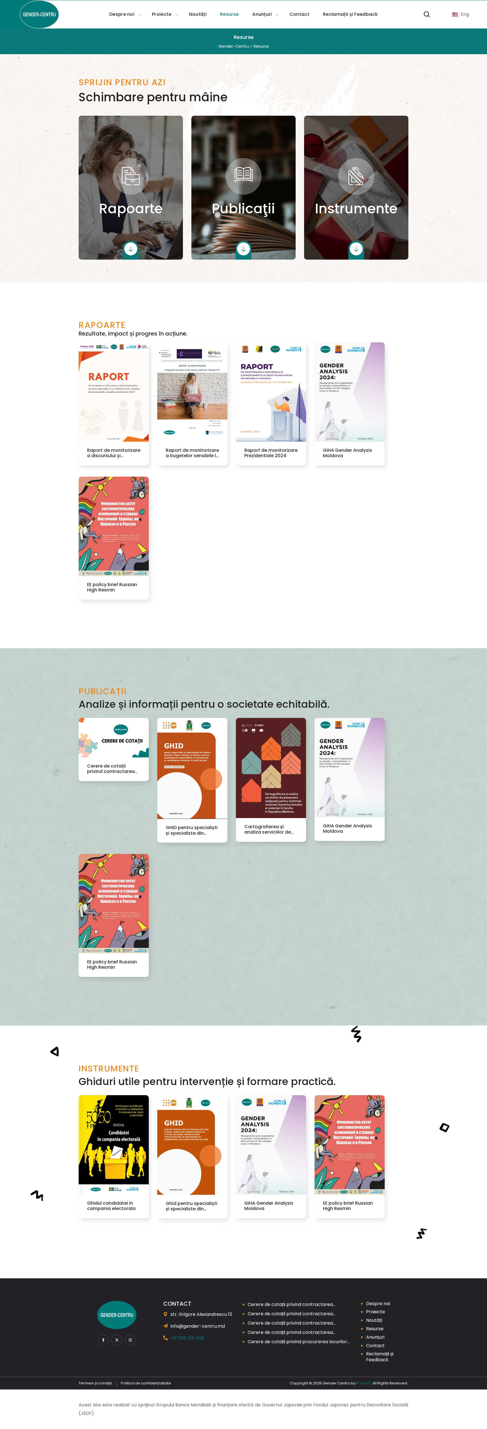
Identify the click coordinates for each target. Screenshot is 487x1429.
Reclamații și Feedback (379, 1357)
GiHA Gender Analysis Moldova (347, 453)
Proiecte (375, 1312)
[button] (427, 14)
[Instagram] (130, 1340)
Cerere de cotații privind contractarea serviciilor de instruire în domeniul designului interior (112, 768)
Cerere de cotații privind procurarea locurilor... (299, 1341)
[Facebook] (103, 1340)
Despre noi (378, 1303)
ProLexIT (363, 1383)
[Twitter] (116, 1340)
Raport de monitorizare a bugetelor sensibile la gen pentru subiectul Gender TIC (192, 453)
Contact (375, 1345)
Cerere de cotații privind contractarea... (291, 1304)
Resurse (375, 1328)
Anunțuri (375, 1337)
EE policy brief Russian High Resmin (112, 587)
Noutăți (374, 1320)
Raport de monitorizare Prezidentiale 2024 (271, 453)
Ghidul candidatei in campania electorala (111, 1205)
